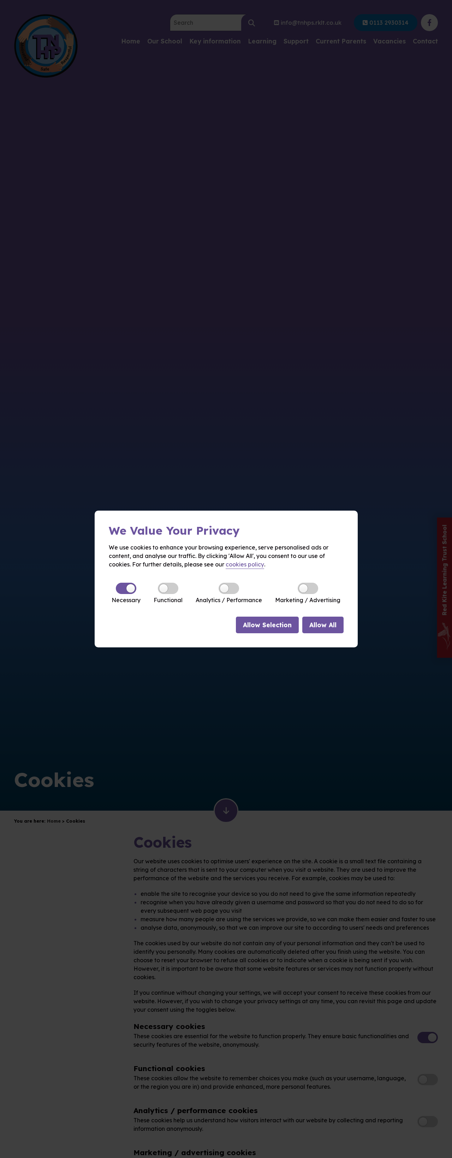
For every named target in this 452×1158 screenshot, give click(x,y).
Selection (267, 625)
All (323, 625)
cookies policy (245, 564)
